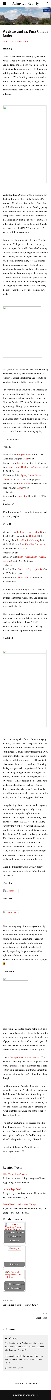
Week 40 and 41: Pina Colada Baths (25, 33)
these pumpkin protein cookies (25, 1057)
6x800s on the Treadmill (29, 531)
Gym (25, 458)
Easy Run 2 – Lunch (35, 544)
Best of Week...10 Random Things (19, 1204)
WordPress (32, 1395)
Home (20, 487)
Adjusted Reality (25, 3)
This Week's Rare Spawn (15, 1174)
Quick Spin (22, 577)
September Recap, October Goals (20, 1304)
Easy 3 (20, 462)
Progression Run (25, 454)
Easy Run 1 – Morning (28, 540)
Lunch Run (24, 483)
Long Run (22, 495)
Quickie (33, 535)
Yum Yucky (11, 1338)
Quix (5, 42)
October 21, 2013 (19, 42)
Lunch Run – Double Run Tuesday (24, 466)
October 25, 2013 (15, 1368)
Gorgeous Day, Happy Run (31, 569)
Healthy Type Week (12, 1189)
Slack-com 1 (42, 1317)
